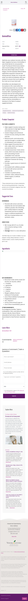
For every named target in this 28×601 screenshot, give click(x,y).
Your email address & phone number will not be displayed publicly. (13, 372)
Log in (24, 598)
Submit (14, 396)
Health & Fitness (11, 112)
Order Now (14, 55)
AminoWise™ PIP (6, 331)
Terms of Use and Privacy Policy (14, 391)
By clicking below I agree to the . (14, 391)
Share (22, 8)
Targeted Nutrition (7, 110)
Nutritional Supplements (18, 110)
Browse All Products (6, 9)
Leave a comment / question (17, 340)
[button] (6, 440)
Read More (8, 462)
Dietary (4, 112)
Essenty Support (5, 598)
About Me (14, 536)
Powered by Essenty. (6, 595)
